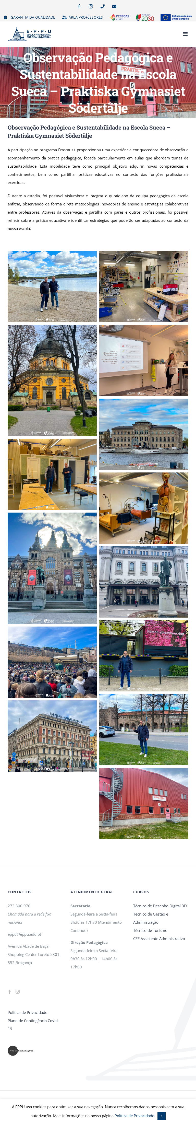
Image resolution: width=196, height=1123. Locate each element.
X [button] (162, 1116)
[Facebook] (10, 992)
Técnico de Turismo (150, 930)
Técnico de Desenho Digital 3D (160, 905)
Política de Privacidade (27, 1012)
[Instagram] (18, 992)
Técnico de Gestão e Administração (150, 918)
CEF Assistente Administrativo (159, 938)
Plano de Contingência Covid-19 (33, 1024)
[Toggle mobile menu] (185, 34)
